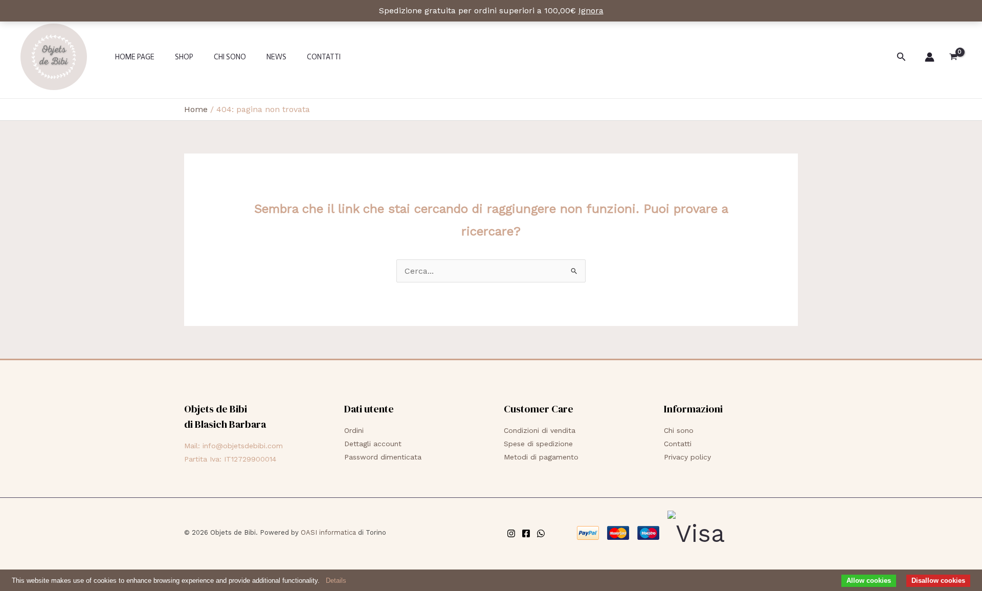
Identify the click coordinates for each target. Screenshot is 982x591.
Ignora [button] (591, 10)
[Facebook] (526, 533)
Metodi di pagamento (541, 457)
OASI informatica (328, 532)
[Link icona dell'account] (929, 57)
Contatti (324, 56)
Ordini (354, 430)
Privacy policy (687, 457)
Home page (134, 56)
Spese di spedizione (538, 444)
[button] (901, 57)
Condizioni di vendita (539, 430)
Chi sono (230, 56)
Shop (184, 56)
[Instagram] (511, 533)
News (276, 56)
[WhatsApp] (541, 533)
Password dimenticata (382, 457)
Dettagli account (372, 444)
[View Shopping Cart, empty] (953, 57)
